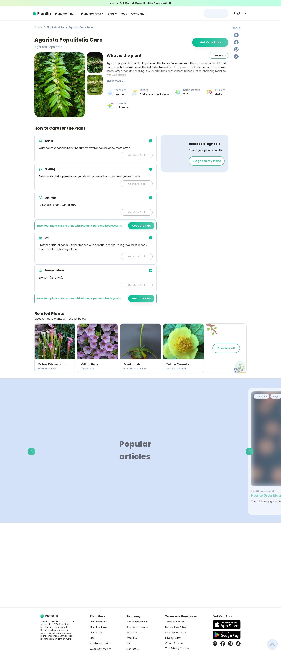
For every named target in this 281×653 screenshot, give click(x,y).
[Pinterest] (236, 49)
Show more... (115, 81)
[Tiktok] (238, 643)
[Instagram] (215, 643)
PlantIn (38, 27)
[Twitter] (236, 35)
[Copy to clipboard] (236, 56)
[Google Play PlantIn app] (227, 635)
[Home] (42, 13)
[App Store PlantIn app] (227, 624)
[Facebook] (236, 42)
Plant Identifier (55, 27)
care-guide (261, 396)
